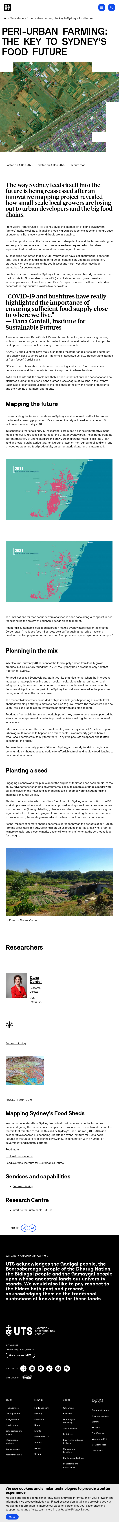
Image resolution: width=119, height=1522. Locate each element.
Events (37, 1431)
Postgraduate (12, 1419)
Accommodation (14, 1454)
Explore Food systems (19, 1156)
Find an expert (41, 1408)
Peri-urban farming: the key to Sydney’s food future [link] (61, 18)
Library (95, 1421)
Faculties (67, 1413)
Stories (38, 1442)
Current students (100, 1410)
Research (39, 1419)
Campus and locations (69, 1450)
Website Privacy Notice (75, 1509)
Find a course (12, 1408)
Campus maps (13, 1449)
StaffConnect (98, 1433)
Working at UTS (99, 1439)
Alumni (37, 1448)
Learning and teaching (69, 1421)
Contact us (97, 1450)
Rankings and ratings (73, 1458)
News (37, 1425)
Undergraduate (13, 1413)
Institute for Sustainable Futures (44, 1162)
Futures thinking (16, 1043)
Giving (37, 1454)
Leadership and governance (70, 1465)
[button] (24, 1228)
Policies (96, 1427)
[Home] (4, 18)
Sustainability (70, 1428)
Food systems (14, 1162)
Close (12, 1517)
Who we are (69, 1408)
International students (12, 1441)
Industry (38, 1413)
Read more (12, 1149)
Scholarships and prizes (14, 1432)
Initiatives (68, 1434)
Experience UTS (42, 1436)
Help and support (100, 1416)
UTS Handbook (99, 1444)
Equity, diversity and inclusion (73, 1441)
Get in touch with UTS (20, 1355)
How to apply (12, 1425)
